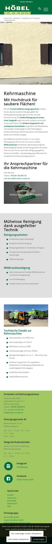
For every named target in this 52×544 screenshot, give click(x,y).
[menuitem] (38, 9)
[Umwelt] (21, 9)
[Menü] (44, 9)
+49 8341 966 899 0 (17, 407)
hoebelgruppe (22, 467)
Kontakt (10, 495)
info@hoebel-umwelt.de (13, 413)
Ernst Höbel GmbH (11, 517)
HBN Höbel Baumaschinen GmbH (17, 523)
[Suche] (38, 9)
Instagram (22, 463)
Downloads (11, 501)
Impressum (11, 498)
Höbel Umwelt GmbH (25, 480)
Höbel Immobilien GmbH (14, 520)
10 (36, 323)
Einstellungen (38, 539)
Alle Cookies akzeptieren (18, 539)
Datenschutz (12, 503)
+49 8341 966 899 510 (18, 176)
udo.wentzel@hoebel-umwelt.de (17, 178)
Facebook (21, 476)
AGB (9, 506)
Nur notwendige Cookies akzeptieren (26, 533)
